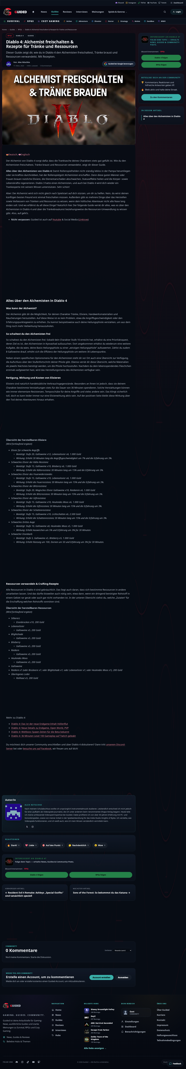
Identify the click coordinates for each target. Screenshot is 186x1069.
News (44, 11)
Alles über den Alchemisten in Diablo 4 (161, 117)
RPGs (20, 29)
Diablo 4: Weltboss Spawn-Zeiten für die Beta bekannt (40, 731)
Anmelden (123, 977)
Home (33, 12)
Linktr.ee (83, 219)
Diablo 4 (20, 36)
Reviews (67, 11)
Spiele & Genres (116, 11)
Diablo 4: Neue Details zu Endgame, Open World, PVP (40, 727)
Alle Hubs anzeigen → (95, 1048)
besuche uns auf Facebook (37, 748)
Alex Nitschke (24, 62)
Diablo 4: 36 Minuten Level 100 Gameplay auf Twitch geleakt (43, 735)
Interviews (81, 11)
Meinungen (98, 11)
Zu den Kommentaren (161, 97)
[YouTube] (33, 1062)
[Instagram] (22, 1062)
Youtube (56, 219)
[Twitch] (39, 1062)
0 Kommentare (46, 66)
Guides (54, 11)
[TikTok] (28, 1062)
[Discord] (16, 1062)
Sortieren (108, 950)
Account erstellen (101, 977)
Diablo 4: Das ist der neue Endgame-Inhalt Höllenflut (39, 723)
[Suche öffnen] (164, 11)
